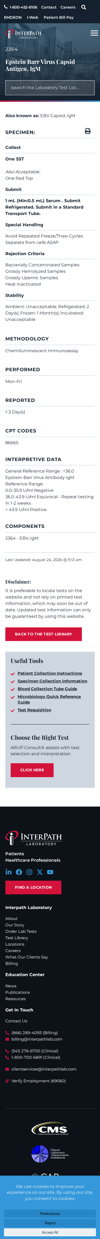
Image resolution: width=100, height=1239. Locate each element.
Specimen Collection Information (52, 681)
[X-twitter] (40, 872)
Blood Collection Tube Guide (47, 688)
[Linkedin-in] (8, 872)
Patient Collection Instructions (50, 673)
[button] (83, 7)
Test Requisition (34, 709)
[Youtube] (50, 872)
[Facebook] (19, 872)
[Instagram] (29, 872)
